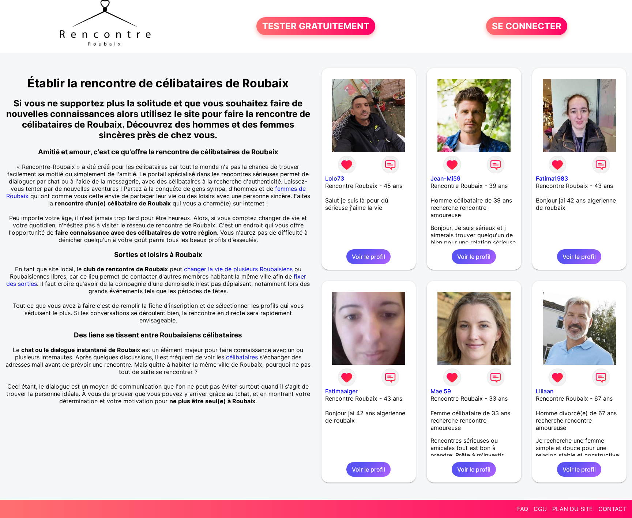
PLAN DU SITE (572, 509)
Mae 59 (440, 391)
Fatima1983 (552, 178)
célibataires (242, 357)
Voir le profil (368, 256)
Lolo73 (334, 178)
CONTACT (612, 509)
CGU (540, 509)
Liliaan (545, 391)
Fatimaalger (341, 391)
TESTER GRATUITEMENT (315, 26)
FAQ (522, 509)
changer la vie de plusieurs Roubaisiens (238, 269)
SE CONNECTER (526, 26)
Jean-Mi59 (445, 178)
